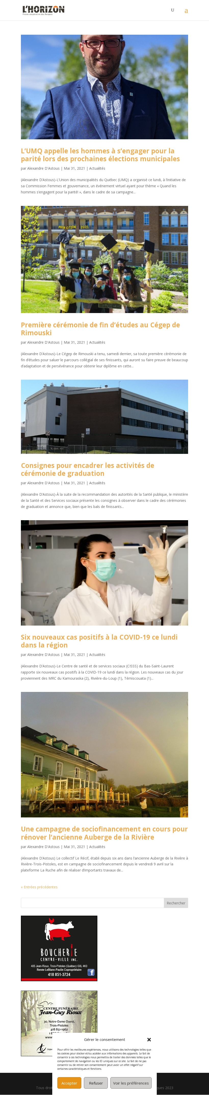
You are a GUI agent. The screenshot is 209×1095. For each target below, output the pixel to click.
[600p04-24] (59, 979)
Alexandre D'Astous (43, 168)
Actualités (97, 168)
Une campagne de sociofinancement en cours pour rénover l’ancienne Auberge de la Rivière (104, 832)
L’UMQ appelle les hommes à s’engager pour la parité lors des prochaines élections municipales (100, 154)
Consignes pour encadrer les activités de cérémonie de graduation (87, 469)
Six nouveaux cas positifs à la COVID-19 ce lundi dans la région (99, 641)
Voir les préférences (131, 1083)
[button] (149, 1039)
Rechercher (176, 903)
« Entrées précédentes (39, 887)
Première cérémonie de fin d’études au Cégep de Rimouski (100, 328)
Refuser (96, 1083)
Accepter (69, 1083)
